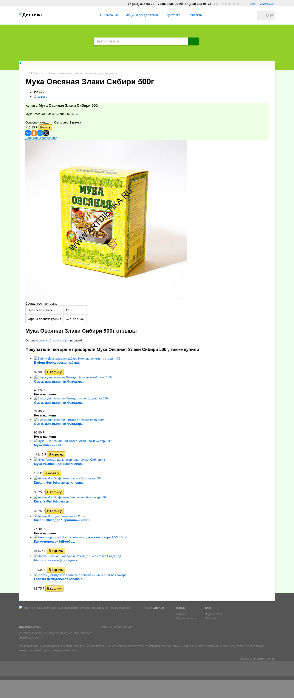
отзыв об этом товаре (54, 340)
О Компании (109, 14)
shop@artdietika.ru (30, 637)
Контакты (196, 14)
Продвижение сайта (252, 659)
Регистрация (266, 3)
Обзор (39, 92)
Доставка (173, 14)
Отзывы (39, 96)
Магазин (181, 608)
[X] (46, 133)
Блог (208, 608)
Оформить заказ (187, 618)
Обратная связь (30, 627)
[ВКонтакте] (28, 133)
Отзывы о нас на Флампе (115, 627)
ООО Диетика (34, 73)
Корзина (181, 614)
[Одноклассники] (34, 133)
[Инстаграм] (29, 669)
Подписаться (213, 614)
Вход (252, 3)
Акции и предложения (142, 14)
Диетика (158, 608)
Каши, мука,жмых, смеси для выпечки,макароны (81, 73)
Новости (210, 618)
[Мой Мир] (40, 133)
